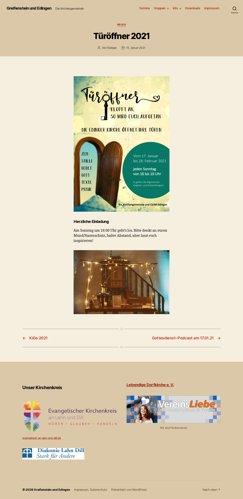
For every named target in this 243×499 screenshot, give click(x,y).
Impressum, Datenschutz (90, 489)
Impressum (211, 8)
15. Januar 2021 (135, 47)
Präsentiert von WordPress (129, 489)
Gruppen (159, 8)
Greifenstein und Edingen (29, 8)
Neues (121, 24)
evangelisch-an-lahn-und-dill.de (41, 438)
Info (175, 8)
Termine (144, 8)
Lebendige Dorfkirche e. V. (150, 384)
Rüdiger (112, 47)
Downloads (192, 8)
